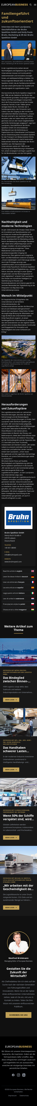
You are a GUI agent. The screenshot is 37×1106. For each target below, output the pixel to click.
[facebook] (13, 1075)
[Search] (30, 4)
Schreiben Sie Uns (18, 1015)
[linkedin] (23, 1075)
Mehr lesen (9, 700)
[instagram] (18, 1075)
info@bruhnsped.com (13, 555)
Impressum (12, 1096)
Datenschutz (24, 1096)
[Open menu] (33, 4)
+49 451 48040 (10, 548)
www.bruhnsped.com (13, 561)
